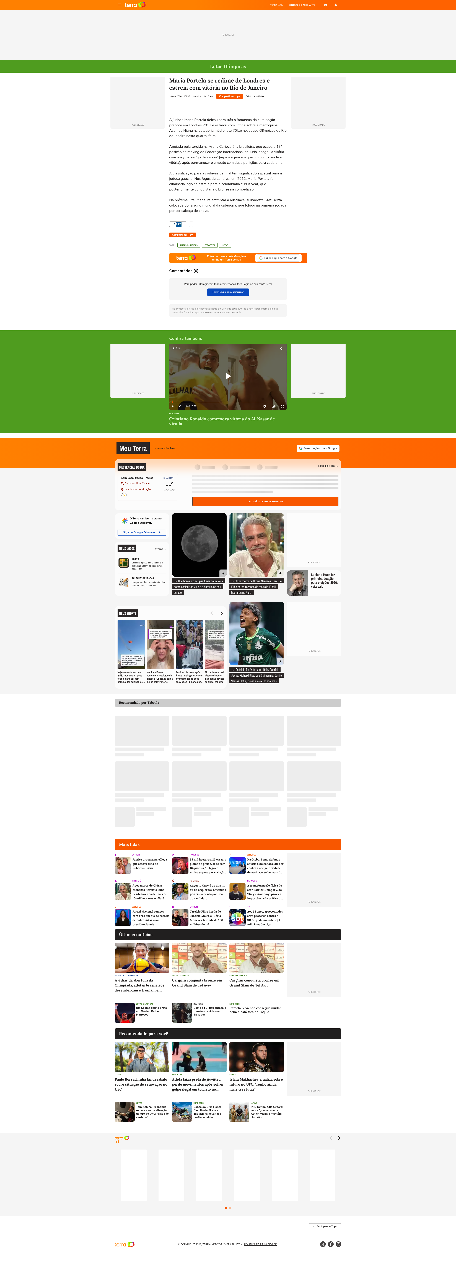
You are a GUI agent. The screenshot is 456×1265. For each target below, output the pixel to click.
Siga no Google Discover (139, 532)
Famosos (194, 855)
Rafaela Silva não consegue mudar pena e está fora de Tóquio (255, 1010)
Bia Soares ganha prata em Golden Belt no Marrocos (151, 1011)
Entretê (136, 855)
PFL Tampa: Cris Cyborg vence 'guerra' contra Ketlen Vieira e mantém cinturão (267, 1112)
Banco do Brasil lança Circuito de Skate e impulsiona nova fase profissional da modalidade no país (207, 1112)
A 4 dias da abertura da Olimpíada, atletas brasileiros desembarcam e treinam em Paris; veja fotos (139, 985)
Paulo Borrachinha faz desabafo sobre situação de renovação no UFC (141, 1084)
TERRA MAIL (276, 5)
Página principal (135, 5)
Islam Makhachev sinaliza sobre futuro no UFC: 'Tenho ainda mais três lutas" (256, 1084)
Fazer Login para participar (228, 292)
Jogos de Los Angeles (126, 975)
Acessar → (160, 548)
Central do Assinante (302, 5)
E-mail (325, 5)
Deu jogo (198, 1004)
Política (194, 881)
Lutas (225, 245)
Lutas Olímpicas (189, 245)
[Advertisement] (314, 1013)
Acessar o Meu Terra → (167, 448)
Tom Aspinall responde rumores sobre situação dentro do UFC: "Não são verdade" (152, 1112)
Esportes (210, 245)
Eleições (251, 855)
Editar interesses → (328, 465)
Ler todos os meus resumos (265, 501)
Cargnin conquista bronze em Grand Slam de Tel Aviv (197, 982)
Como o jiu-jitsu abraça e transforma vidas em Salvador (209, 1011)
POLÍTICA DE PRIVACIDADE (260, 1244)
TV (248, 907)
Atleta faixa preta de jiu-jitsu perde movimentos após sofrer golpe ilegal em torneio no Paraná (198, 1084)
